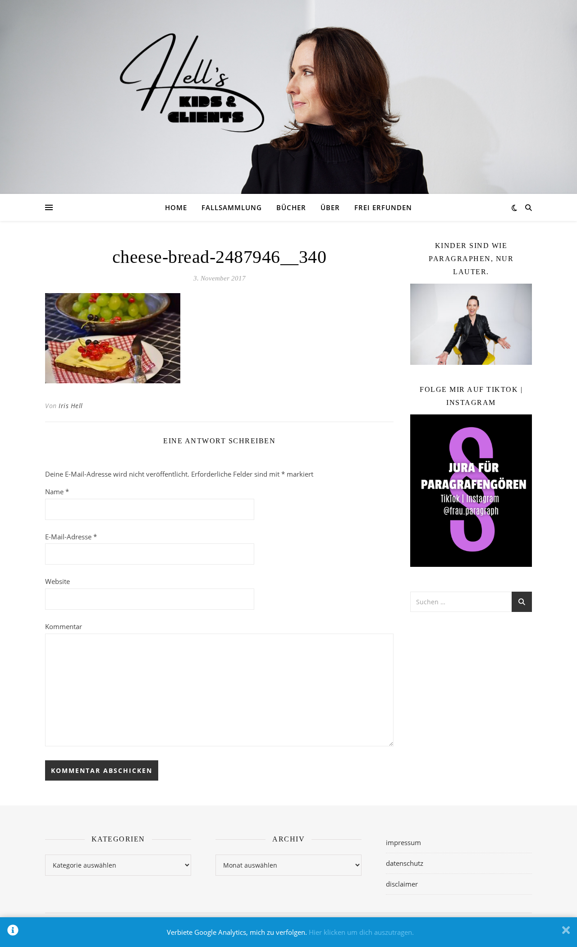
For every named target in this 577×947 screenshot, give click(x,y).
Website (57, 581)
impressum (403, 842)
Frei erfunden (383, 207)
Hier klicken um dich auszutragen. (361, 932)
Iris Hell (71, 405)
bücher (291, 207)
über (330, 207)
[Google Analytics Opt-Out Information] (12, 932)
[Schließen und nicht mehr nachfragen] (566, 932)
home (176, 207)
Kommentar (63, 626)
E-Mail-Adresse (71, 536)
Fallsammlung (231, 207)
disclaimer (402, 883)
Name (57, 491)
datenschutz (404, 863)
